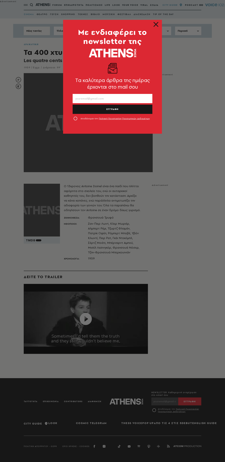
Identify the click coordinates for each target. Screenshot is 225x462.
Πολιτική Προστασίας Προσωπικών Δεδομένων (124, 118)
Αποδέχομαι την (115, 118)
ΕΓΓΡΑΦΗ (112, 109)
